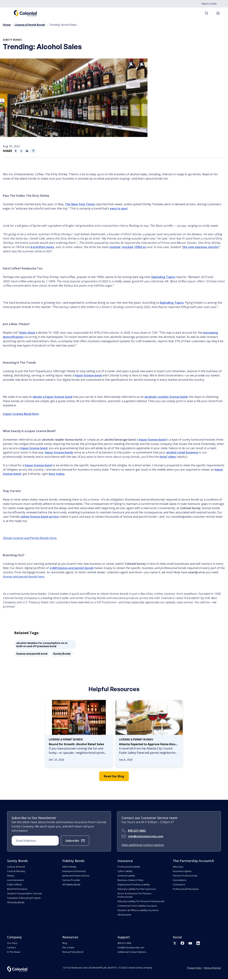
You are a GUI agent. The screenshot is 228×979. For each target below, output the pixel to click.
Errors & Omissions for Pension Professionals (134, 895)
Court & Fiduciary (16, 871)
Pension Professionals (185, 875)
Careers (11, 947)
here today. (57, 474)
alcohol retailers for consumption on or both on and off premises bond (42, 644)
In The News (13, 951)
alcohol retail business (182, 452)
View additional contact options (142, 845)
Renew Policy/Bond (72, 951)
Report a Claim (209, 3)
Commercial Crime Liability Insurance (137, 905)
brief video (168, 457)
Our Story (12, 943)
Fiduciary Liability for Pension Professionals (141, 901)
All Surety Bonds (15, 902)
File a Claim (68, 947)
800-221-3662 (137, 831)
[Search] (208, 13)
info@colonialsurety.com (145, 836)
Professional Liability (129, 866)
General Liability (126, 875)
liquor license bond (88, 375)
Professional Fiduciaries (186, 889)
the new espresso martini (200, 247)
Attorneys (178, 866)
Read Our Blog (114, 776)
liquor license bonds (59, 452)
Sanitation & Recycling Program (24, 897)
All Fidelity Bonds (71, 884)
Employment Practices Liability (134, 884)
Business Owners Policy (130, 880)
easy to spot (119, 208)
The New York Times (80, 204)
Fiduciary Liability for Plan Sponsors (137, 889)
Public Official (14, 884)
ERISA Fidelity (69, 866)
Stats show (27, 333)
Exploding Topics (163, 277)
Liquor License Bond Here (21, 414)
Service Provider (71, 880)
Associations (179, 880)
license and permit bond (31, 653)
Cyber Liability (125, 871)
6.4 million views (42, 247)
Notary (10, 875)
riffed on (140, 247)
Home (7, 24)
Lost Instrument (15, 880)
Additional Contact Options (132, 951)
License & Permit (16, 866)
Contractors (179, 884)
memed (114, 247)
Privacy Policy (194, 967)
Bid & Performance (17, 889)
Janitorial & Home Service (75, 875)
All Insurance (124, 914)
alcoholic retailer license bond (165, 397)
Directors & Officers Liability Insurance (138, 910)
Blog (64, 943)
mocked (127, 247)
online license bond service (39, 517)
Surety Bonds (12, 39)
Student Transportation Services (24, 893)
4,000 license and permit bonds (71, 568)
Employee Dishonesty (74, 871)
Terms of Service (212, 967)
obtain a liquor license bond (52, 397)
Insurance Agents (182, 871)
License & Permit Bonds (30, 24)
